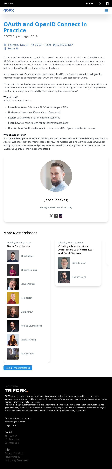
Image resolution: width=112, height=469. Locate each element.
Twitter (12, 435)
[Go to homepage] (9, 10)
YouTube (13, 442)
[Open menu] (106, 10)
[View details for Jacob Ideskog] (60, 216)
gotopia (8, 3)
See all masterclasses (18, 367)
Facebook (13, 439)
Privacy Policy (12, 456)
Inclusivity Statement (16, 460)
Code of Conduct (14, 453)
